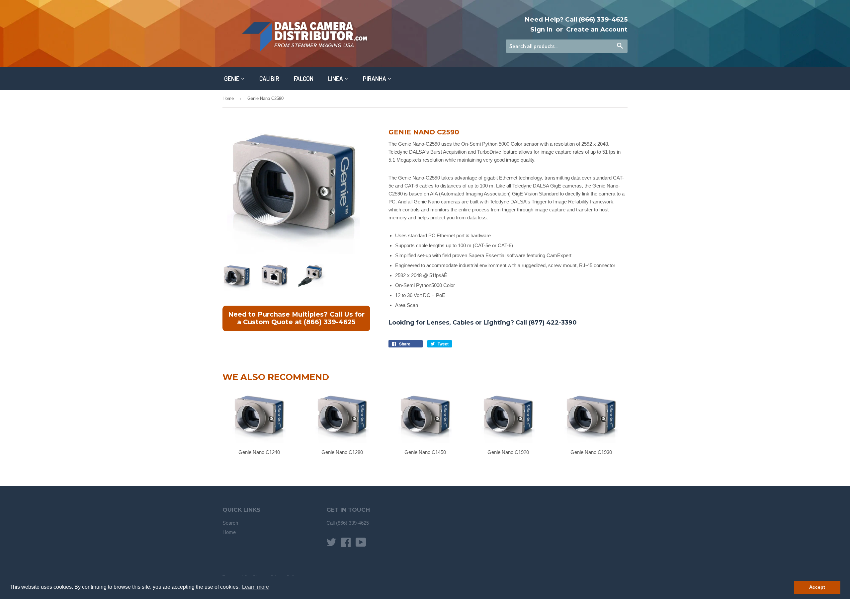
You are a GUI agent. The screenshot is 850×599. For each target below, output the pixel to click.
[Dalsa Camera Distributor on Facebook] (346, 544)
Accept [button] (817, 587)
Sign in (541, 29)
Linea (336, 78)
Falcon (303, 78)
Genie (232, 78)
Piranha (375, 78)
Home (228, 98)
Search (230, 523)
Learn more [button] (255, 587)
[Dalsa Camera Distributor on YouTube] (361, 544)
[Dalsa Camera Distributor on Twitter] (331, 544)
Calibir (269, 78)
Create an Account (597, 29)
